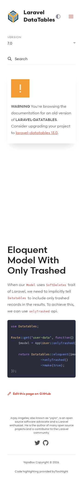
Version (14, 37)
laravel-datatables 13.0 (37, 132)
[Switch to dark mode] (60, 16)
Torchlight (61, 471)
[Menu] (71, 16)
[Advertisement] (41, 194)
